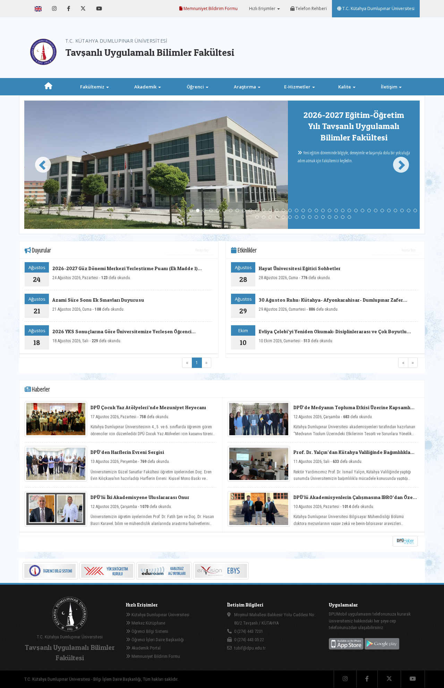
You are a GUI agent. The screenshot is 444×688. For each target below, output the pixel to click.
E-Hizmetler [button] (297, 87)
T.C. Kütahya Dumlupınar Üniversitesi (378, 8)
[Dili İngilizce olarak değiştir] (38, 8)
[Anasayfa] (48, 86)
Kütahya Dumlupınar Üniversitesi (159, 614)
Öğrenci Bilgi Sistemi (149, 631)
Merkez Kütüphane (147, 623)
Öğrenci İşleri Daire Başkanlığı (157, 639)
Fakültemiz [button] (92, 87)
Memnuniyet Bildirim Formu (210, 8)
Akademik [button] (145, 87)
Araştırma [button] (245, 87)
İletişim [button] (389, 87)
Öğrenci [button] (196, 87)
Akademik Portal (145, 648)
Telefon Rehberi (310, 8)
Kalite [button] (345, 87)
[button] (40, 165)
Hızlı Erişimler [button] (262, 8)
